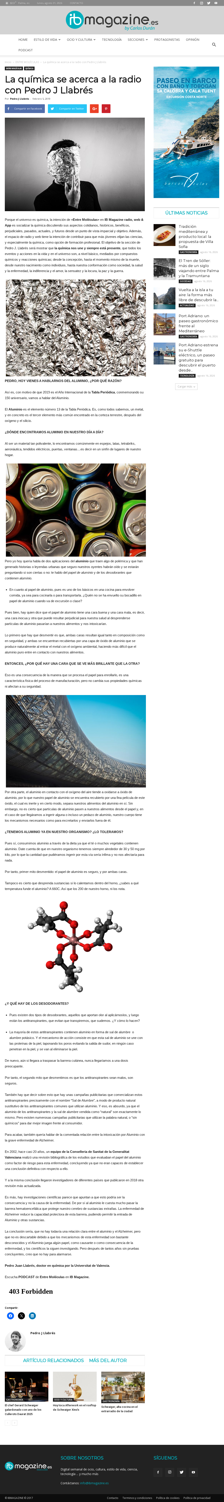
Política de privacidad (197, 1498)
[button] (214, 45)
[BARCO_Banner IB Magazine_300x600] (186, 197)
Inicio (8, 62)
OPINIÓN (192, 39)
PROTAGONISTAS (167, 39)
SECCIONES (136, 39)
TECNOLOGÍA (112, 39)
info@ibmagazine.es (94, 1483)
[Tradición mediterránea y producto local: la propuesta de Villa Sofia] (164, 235)
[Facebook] (194, 3)
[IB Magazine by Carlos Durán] (112, 20)
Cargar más (185, 386)
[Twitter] (208, 3)
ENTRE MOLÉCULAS (27, 62)
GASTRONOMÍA (14, 1399)
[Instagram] (201, 3)
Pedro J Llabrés (19, 98)
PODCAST (25, 50)
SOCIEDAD (185, 281)
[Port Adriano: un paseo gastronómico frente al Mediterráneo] (164, 324)
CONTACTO (76, 3)
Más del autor (108, 1360)
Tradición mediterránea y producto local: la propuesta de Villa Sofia (196, 236)
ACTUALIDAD (187, 305)
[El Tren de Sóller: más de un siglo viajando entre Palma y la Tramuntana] (164, 269)
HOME (23, 39)
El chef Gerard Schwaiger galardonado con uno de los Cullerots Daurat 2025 (23, 1410)
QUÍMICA (29, 68)
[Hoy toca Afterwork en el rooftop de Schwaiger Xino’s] (74, 1387)
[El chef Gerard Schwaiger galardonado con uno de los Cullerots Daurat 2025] (26, 1387)
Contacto (112, 1498)
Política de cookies (167, 1498)
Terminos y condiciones (137, 1498)
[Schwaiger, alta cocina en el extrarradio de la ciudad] (123, 1387)
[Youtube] (216, 3)
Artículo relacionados (53, 1360)
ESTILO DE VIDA (45, 39)
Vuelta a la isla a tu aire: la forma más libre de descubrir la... (199, 295)
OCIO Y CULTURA (79, 39)
